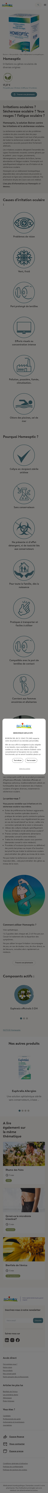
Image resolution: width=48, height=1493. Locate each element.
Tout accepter (31, 760)
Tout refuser (18, 760)
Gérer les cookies (24, 768)
